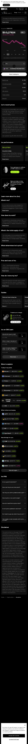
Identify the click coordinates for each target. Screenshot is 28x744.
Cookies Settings (14, 739)
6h (15, 54)
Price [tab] (15, 12)
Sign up (21, 9)
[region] (14, 733)
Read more (5, 22)
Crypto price (10, 597)
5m (8, 54)
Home (2, 597)
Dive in (4, 306)
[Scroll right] (23, 12)
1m (4, 54)
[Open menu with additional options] (26, 9)
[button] (17, 9)
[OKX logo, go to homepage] (4, 9)
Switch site (6, 5)
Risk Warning (11, 573)
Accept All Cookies (14, 735)
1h (11, 54)
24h (19, 54)
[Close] (25, 725)
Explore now (14, 172)
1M (23, 54)
